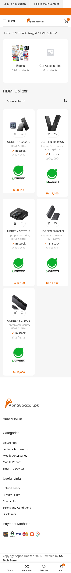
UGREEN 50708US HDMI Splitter (52, 233)
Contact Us (9, 501)
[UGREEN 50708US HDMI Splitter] (52, 214)
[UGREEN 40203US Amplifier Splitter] (52, 125)
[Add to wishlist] (22, 134)
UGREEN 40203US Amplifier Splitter (52, 143)
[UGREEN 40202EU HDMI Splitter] (19, 125)
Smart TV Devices (14, 468)
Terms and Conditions (17, 507)
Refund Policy (11, 488)
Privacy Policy (11, 494)
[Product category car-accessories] (51, 58)
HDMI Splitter (18, 146)
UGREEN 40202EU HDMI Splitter (18, 143)
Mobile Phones (12, 462)
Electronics (10, 442)
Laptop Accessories (52, 146)
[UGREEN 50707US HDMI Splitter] (19, 214)
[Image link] (22, 403)
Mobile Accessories (15, 455)
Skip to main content (46, 4)
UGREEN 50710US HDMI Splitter (18, 322)
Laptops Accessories (15, 449)
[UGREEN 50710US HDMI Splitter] (19, 304)
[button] (15, 134)
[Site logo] (35, 20)
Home (7, 33)
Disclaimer (9, 514)
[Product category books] (21, 58)
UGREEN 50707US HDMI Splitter (18, 233)
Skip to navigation (15, 4)
